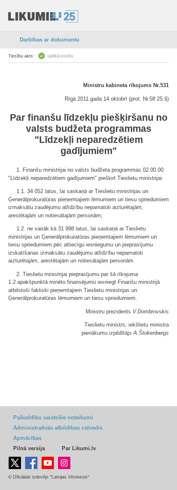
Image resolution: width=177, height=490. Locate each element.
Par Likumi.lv (79, 448)
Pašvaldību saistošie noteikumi (53, 417)
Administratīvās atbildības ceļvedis (57, 428)
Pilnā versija (29, 448)
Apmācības (27, 438)
